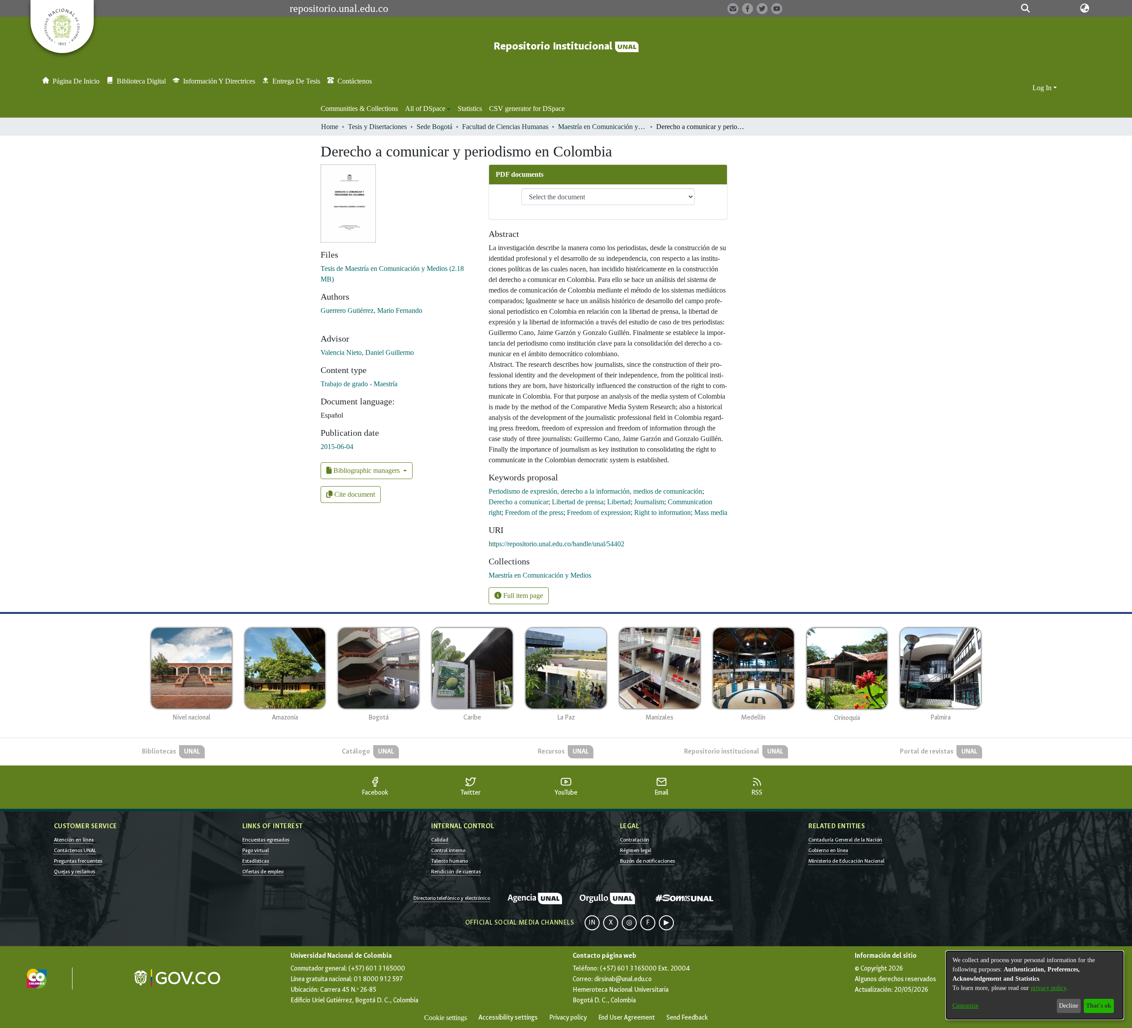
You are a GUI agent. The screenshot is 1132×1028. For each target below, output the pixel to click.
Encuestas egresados (265, 839)
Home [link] (329, 126)
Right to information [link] (662, 512)
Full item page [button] (522, 595)
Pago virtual (255, 850)
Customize (965, 1005)
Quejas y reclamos (74, 871)
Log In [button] (1043, 87)
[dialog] (1034, 985)
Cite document (354, 494)
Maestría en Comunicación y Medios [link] (602, 126)
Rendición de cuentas (456, 871)
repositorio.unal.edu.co (339, 8)
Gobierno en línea (828, 850)
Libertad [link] (619, 502)
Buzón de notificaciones (647, 860)
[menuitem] (428, 109)
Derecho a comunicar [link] (518, 502)
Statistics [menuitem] (470, 108)
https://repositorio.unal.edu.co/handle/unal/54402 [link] (556, 544)
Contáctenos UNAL (75, 850)
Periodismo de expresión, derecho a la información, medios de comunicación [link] (595, 491)
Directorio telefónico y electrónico (451, 898)
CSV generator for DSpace (527, 108)
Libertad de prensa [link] (578, 502)
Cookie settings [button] (445, 1017)
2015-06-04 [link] (337, 446)
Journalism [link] (649, 502)
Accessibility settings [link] (508, 1017)
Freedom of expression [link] (599, 512)
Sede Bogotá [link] (434, 126)
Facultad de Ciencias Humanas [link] (505, 126)
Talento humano (449, 860)
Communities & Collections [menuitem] (359, 108)
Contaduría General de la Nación (845, 839)
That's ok (1098, 1005)
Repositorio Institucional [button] (554, 46)
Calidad (439, 839)
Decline (1068, 1005)
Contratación (634, 839)
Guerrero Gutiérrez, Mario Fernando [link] (371, 310)
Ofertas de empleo (262, 871)
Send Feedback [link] (687, 1017)
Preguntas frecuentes (78, 860)
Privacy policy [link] (568, 1017)
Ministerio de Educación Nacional (846, 860)
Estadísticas (255, 860)
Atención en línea (74, 839)
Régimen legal (635, 850)
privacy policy (1048, 988)
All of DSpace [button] (425, 108)
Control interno (448, 850)
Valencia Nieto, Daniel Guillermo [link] (367, 352)
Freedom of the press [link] (534, 512)
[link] (540, 575)
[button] (1025, 8)
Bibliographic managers (367, 470)
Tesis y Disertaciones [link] (377, 126)
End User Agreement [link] (626, 1017)
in (592, 922)
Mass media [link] (710, 512)
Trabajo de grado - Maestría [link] (359, 384)
